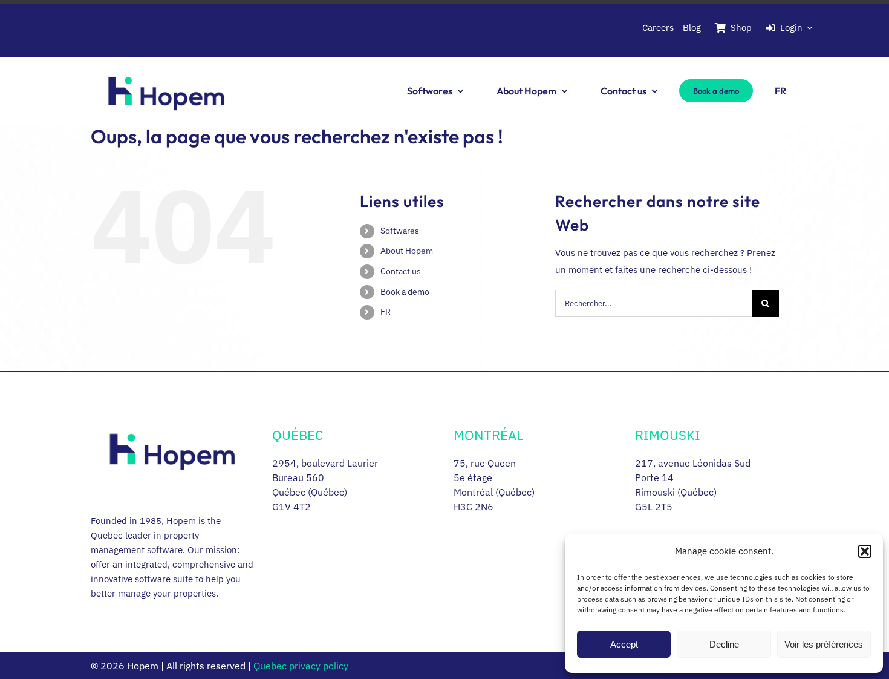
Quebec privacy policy (300, 666)
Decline (724, 644)
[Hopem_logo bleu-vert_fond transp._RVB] (166, 63)
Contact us (400, 271)
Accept (624, 644)
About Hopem (406, 250)
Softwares (399, 230)
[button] (865, 551)
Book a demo (404, 291)
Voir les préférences (823, 644)
